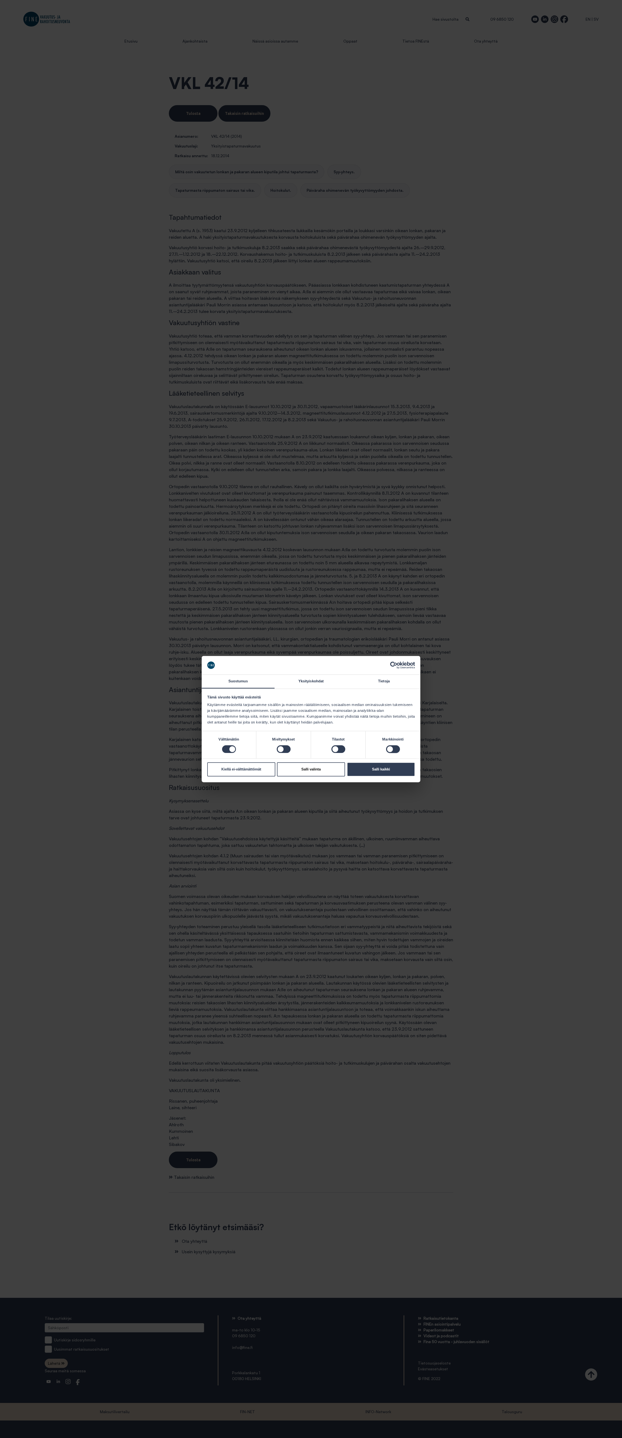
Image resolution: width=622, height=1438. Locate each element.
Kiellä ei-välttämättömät (241, 769)
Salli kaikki (381, 769)
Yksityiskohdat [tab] (311, 681)
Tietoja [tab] (384, 681)
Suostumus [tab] (238, 681)
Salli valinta (311, 769)
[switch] (284, 749)
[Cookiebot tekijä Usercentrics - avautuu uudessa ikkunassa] (393, 665)
